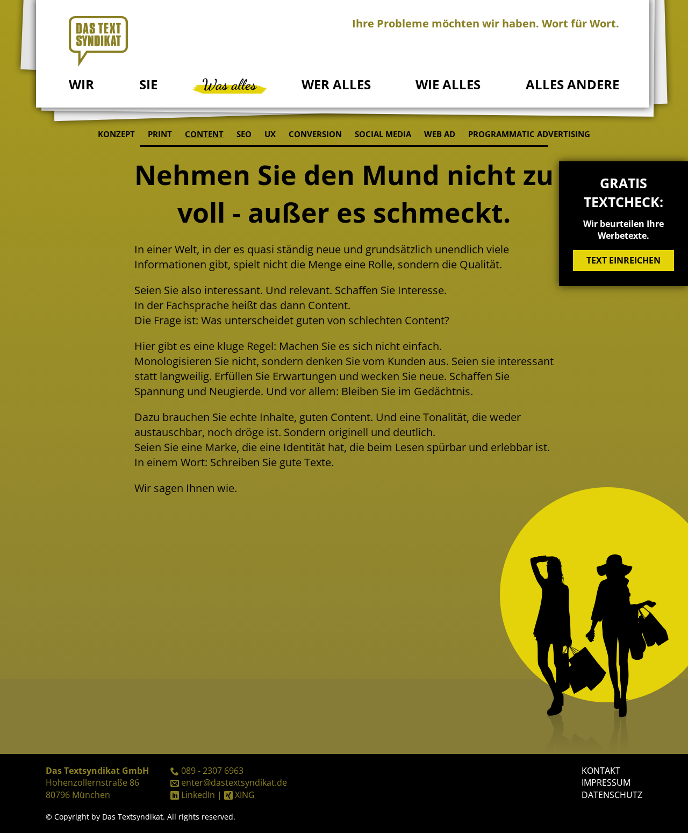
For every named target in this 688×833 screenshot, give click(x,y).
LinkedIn (198, 795)
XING (245, 795)
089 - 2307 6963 (212, 771)
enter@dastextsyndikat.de (234, 782)
